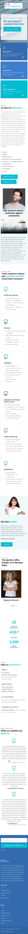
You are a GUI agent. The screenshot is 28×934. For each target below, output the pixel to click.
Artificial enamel (11, 295)
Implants (7, 363)
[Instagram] (4, 850)
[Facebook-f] (2, 850)
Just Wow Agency (9, 929)
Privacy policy (17, 929)
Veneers (7, 328)
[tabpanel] (14, 586)
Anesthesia (8, 469)
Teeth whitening (10, 437)
